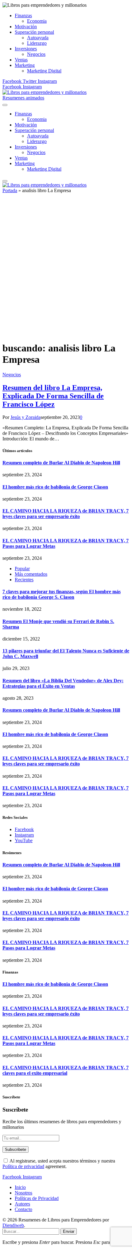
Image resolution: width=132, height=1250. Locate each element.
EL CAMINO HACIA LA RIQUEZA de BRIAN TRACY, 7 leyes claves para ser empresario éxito (65, 513)
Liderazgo (37, 43)
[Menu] (4, 105)
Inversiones (26, 48)
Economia (37, 21)
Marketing (25, 65)
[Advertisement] (66, 270)
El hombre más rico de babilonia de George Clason (55, 487)
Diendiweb (13, 1225)
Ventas (21, 59)
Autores (22, 1203)
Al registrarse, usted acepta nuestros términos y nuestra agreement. (58, 1163)
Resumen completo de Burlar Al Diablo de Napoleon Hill (61, 462)
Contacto (23, 1209)
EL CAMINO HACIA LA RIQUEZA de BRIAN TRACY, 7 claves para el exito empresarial (65, 1070)
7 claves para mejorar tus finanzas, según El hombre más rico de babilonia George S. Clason (61, 594)
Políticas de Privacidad (37, 1198)
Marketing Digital (44, 70)
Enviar (68, 1231)
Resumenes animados (23, 97)
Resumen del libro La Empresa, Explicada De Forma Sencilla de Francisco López (53, 396)
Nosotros (23, 1192)
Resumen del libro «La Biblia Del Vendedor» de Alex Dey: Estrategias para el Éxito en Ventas (62, 683)
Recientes (24, 579)
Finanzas (23, 15)
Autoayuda (38, 37)
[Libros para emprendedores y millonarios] (44, 92)
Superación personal (34, 32)
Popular (22, 568)
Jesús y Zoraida (25, 417)
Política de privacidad (23, 1166)
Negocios (36, 54)
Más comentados (31, 574)
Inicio (20, 1187)
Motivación (26, 26)
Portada (9, 190)
